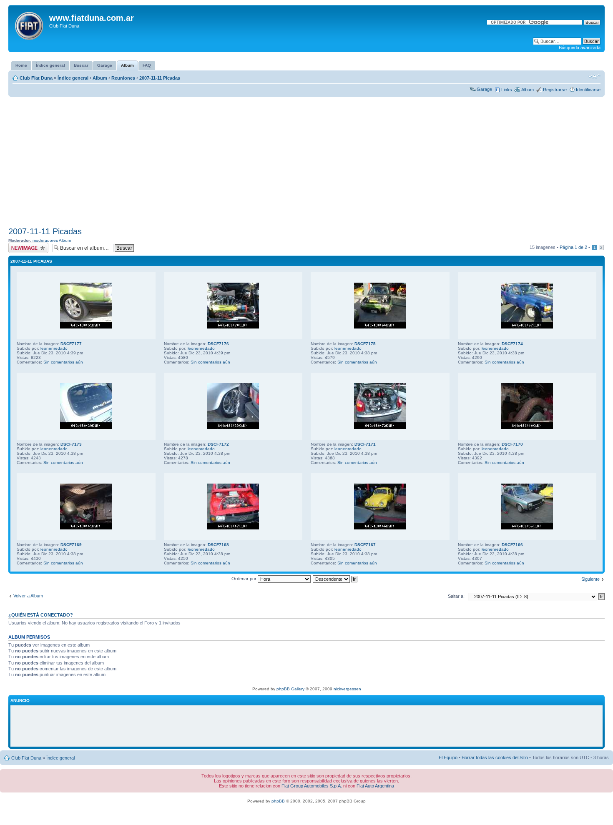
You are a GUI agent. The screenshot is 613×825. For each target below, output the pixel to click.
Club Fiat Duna (36, 77)
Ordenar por (244, 578)
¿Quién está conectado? (40, 614)
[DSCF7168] (233, 528)
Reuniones (123, 77)
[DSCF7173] (86, 427)
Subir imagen (21, 245)
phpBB (278, 801)
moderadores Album (52, 240)
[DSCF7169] (86, 528)
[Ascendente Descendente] (335, 578)
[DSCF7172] (233, 427)
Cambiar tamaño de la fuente (594, 76)
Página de (573, 247)
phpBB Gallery (290, 689)
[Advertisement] (306, 161)
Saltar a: (456, 596)
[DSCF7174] (527, 327)
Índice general (73, 77)
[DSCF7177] (86, 327)
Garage (484, 89)
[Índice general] (29, 24)
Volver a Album (28, 595)
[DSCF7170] (527, 427)
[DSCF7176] (233, 327)
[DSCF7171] (380, 427)
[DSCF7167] (380, 528)
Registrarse (555, 89)
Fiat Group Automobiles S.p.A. (311, 785)
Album (100, 77)
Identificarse (588, 89)
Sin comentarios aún (63, 362)
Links (506, 89)
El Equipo (448, 757)
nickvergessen (347, 689)
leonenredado (54, 348)
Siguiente (590, 579)
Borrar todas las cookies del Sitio (495, 757)
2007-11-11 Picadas (159, 77)
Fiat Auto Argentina (375, 785)
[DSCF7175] (380, 327)
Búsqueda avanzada (579, 47)
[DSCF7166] (527, 528)
